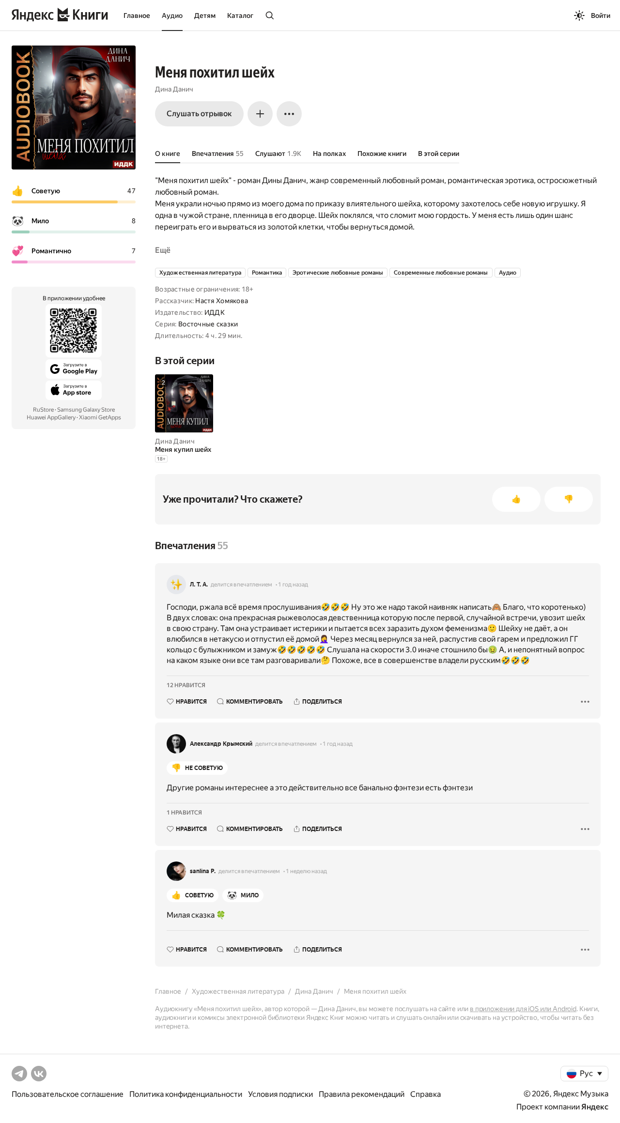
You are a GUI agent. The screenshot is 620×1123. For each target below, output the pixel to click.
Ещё (162, 250)
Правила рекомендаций (361, 1094)
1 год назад (293, 584)
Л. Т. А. (199, 584)
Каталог (240, 15)
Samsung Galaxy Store (86, 409)
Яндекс (594, 1106)
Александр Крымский (221, 743)
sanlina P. (203, 871)
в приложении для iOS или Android (523, 1009)
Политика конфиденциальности (185, 1094)
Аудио (172, 15)
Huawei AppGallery (51, 417)
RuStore (43, 409)
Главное (137, 15)
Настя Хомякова (221, 301)
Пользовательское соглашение (68, 1094)
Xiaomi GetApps (100, 417)
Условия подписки (280, 1094)
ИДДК (214, 312)
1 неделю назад (306, 871)
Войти (600, 15)
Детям (205, 15)
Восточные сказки (208, 324)
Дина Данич (174, 89)
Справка (425, 1094)
